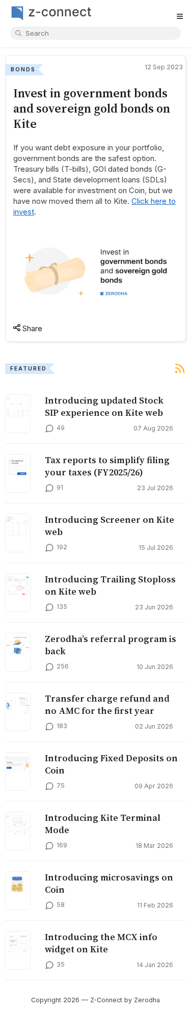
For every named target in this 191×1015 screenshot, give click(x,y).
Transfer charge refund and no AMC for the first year (107, 704)
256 (63, 666)
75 (61, 785)
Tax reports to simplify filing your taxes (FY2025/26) (107, 466)
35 (61, 964)
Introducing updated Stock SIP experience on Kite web (104, 406)
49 (61, 428)
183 (62, 726)
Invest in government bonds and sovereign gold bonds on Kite (91, 108)
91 (60, 487)
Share (31, 328)
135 (62, 606)
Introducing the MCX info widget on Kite (101, 943)
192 (62, 547)
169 (62, 845)
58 (61, 905)
